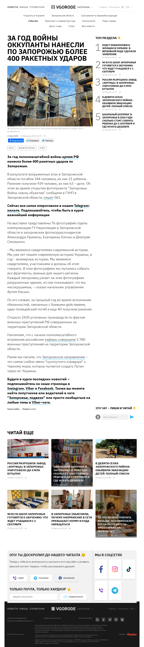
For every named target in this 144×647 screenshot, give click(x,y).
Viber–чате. (41, 402)
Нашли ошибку (13, 409)
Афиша (23, 7)
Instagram (15, 388)
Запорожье (83, 609)
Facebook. (46, 388)
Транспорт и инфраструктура (60, 20)
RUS (127, 7)
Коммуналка (88, 20)
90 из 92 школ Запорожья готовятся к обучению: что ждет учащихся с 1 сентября (119, 67)
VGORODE (66, 608)
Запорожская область (62, 15)
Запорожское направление (63, 357)
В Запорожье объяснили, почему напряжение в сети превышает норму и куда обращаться (71, 519)
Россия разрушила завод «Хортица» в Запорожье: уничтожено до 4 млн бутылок (119, 84)
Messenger (69, 578)
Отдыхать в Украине (33, 15)
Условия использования (16, 618)
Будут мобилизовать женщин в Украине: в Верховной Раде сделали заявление (119, 50)
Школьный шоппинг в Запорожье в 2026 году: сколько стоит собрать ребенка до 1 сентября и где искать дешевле (118, 120)
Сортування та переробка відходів (99, 15)
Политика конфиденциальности (20, 621)
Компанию (115, 7)
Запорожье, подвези (26, 397)
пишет (49, 197)
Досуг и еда (55, 26)
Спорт (71, 26)
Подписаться (76, 597)
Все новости (88, 26)
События (33, 20)
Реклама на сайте (86, 618)
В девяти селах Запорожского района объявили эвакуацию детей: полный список (117, 102)
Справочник (37, 7)
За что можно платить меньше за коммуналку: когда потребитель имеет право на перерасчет (116, 524)
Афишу (104, 7)
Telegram (43, 578)
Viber (30, 388)
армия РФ (70, 156)
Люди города (109, 20)
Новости (12, 7)
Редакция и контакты (52, 618)
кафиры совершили (60, 339)
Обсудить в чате (29, 409)
